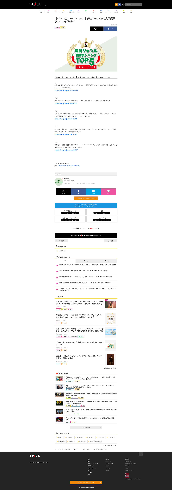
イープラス (58, 449)
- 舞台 (88, 461)
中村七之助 (101, 437)
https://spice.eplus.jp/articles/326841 (66, 119)
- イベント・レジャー (92, 463)
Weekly (86, 261)
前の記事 (61, 241)
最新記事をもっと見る (109, 368)
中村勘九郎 (111, 437)
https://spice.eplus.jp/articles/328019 (66, 90)
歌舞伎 (60, 437)
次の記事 (110, 241)
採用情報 (127, 465)
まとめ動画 (61, 251)
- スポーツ (89, 472)
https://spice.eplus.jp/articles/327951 (66, 134)
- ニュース (108, 461)
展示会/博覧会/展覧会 (96, 441)
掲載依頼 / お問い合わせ (130, 463)
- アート (89, 470)
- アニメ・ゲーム (91, 468)
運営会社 (127, 459)
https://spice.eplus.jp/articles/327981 (66, 103)
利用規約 (127, 468)
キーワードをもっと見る (108, 445)
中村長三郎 (82, 441)
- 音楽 (88, 459)
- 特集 (107, 470)
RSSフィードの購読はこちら (87, 198)
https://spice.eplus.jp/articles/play (69, 166)
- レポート (108, 465)
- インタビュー (109, 463)
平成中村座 (61, 441)
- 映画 (88, 474)
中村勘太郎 (72, 441)
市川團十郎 (69, 437)
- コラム (108, 468)
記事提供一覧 (128, 461)
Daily (65, 261)
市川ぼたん (90, 437)
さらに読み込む (86, 427)
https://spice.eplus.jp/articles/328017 (66, 150)
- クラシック (90, 465)
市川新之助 (80, 437)
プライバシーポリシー (130, 470)
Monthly (107, 261)
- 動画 (107, 459)
